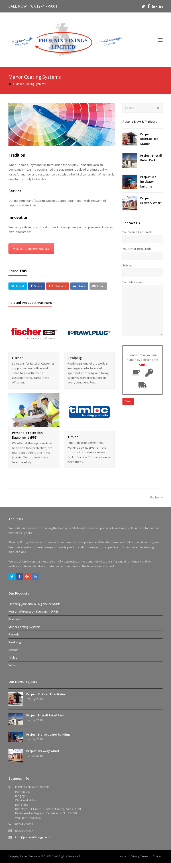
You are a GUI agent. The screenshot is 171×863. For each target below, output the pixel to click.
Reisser (13, 650)
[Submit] (158, 108)
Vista (11, 665)
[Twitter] (143, 6)
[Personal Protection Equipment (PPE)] (33, 424)
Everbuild (14, 619)
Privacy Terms (139, 856)
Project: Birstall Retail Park (45, 715)
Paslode (14, 634)
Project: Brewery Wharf (42, 751)
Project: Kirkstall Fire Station (149, 139)
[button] (17, 286)
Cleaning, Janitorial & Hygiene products (34, 604)
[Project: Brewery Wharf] (129, 203)
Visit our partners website (31, 248)
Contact (158, 856)
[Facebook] (148, 6)
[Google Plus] (154, 6)
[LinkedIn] (161, 6)
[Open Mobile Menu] (160, 39)
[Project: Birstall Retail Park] (129, 160)
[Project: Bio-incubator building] (129, 182)
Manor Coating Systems (24, 627)
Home (122, 856)
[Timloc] (89, 429)
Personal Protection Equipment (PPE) (33, 611)
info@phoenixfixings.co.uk (33, 837)
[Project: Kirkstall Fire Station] (129, 139)
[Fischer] (33, 349)
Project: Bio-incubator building (148, 181)
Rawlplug (74, 358)
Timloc (72, 437)
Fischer (17, 358)
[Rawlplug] (89, 349)
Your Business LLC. (34, 856)
